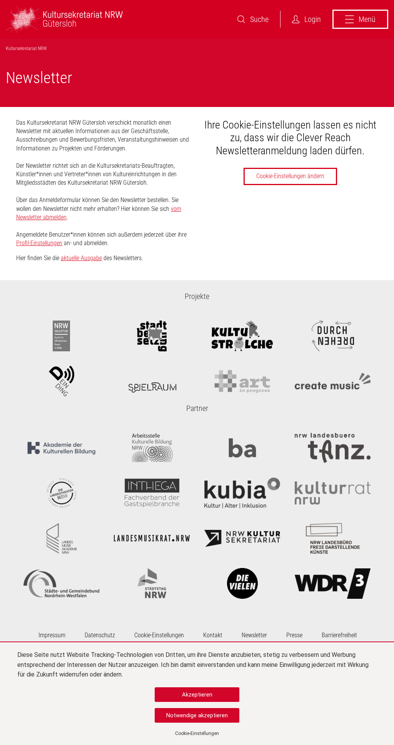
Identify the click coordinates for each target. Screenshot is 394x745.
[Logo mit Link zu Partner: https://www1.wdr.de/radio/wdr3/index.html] (332, 583)
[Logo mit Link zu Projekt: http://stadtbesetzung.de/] (152, 336)
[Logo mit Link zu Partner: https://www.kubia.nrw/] (242, 493)
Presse (294, 635)
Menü (367, 19)
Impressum (51, 635)
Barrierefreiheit (339, 635)
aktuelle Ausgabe (81, 258)
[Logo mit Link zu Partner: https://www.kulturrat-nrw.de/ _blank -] (332, 493)
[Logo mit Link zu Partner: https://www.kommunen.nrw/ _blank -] (61, 583)
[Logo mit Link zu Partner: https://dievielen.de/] (242, 583)
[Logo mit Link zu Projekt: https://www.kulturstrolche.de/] (242, 336)
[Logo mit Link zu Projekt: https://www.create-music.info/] (332, 381)
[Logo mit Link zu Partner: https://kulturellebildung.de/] (61, 448)
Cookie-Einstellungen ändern (290, 176)
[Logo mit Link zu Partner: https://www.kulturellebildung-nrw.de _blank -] (152, 448)
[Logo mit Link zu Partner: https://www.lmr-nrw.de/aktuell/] (152, 538)
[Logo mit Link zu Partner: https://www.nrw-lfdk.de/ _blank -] (332, 538)
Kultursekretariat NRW (26, 48)
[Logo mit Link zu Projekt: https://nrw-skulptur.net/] (61, 336)
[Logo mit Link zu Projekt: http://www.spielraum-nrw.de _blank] (152, 381)
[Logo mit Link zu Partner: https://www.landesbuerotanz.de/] (332, 448)
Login (312, 19)
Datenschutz (100, 635)
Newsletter (254, 635)
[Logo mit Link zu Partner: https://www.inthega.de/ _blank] (152, 493)
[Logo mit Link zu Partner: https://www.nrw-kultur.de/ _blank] (242, 538)
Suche (259, 19)
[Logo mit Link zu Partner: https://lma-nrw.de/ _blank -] (61, 538)
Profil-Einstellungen (39, 243)
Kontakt (212, 635)
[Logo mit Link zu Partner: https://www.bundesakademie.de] (242, 448)
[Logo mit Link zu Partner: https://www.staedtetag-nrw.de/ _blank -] (152, 583)
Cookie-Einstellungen (197, 733)
